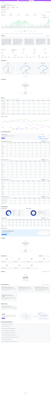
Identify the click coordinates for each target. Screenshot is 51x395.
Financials (17, 33)
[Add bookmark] (11, 261)
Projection (26, 33)
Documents (30, 33)
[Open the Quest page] (46, 2)
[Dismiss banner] (49, 0)
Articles (42, 33)
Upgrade (4, 234)
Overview (3, 33)
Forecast (10, 33)
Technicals (7, 33)
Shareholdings (21, 33)
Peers (13, 33)
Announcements (37, 33)
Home (1, 3)
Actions (33, 33)
